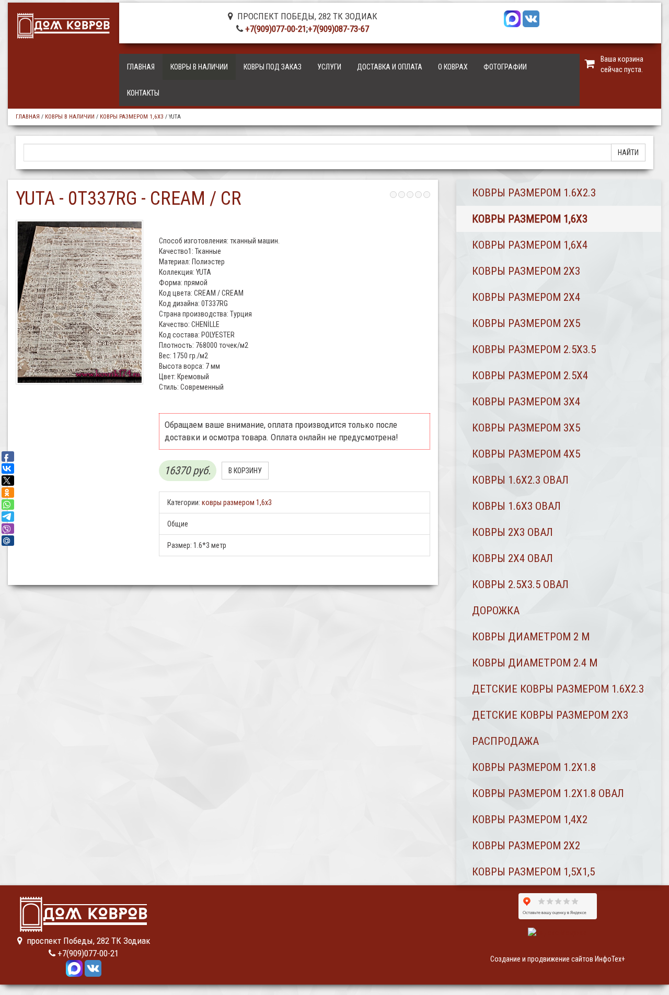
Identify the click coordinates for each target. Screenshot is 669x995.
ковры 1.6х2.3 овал (520, 480)
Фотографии (505, 67)
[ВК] (531, 18)
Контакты (143, 93)
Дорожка (496, 610)
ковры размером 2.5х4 (530, 375)
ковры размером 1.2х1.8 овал (548, 793)
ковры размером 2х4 (526, 297)
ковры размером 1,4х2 (529, 819)
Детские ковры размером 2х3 (550, 715)
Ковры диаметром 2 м (531, 636)
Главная (141, 67)
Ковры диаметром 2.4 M (534, 663)
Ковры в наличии (199, 67)
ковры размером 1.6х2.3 (534, 192)
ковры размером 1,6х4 (529, 245)
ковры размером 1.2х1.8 (534, 767)
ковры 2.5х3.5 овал (520, 584)
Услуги (329, 67)
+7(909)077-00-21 (275, 29)
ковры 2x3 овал (512, 532)
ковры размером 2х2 (526, 845)
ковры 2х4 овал (512, 558)
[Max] (512, 18)
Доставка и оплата (389, 67)
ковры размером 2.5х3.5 (534, 349)
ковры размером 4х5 (526, 454)
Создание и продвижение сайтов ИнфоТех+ (557, 959)
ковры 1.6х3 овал (516, 506)
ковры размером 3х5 (526, 428)
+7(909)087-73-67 (338, 29)
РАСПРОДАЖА (505, 741)
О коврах (453, 67)
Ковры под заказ (273, 67)
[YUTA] (79, 302)
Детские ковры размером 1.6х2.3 (558, 689)
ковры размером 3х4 (526, 401)
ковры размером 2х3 (526, 271)
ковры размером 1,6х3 (132, 116)
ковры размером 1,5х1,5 (533, 871)
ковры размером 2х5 (526, 323)
